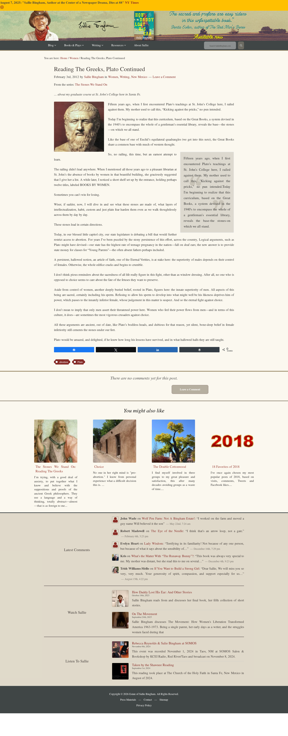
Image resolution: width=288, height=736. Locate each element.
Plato (80, 362)
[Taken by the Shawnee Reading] (120, 672)
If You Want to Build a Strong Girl (176, 568)
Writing (125, 77)
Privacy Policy (144, 705)
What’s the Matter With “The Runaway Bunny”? (162, 556)
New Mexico (139, 77)
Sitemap (164, 699)
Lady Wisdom (153, 543)
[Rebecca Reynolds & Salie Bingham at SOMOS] (120, 650)
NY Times (132, 2)
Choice (99, 466)
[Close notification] (2, 8)
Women (113, 77)
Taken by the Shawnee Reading (153, 665)
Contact (148, 699)
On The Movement (144, 613)
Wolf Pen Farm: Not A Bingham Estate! (168, 518)
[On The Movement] (120, 621)
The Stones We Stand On (91, 84)
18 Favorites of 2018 (226, 466)
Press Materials (128, 699)
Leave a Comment (164, 77)
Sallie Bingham (148, 30)
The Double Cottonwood (169, 466)
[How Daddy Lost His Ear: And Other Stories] (120, 599)
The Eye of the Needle (167, 531)
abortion (63, 362)
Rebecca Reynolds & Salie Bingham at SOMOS (164, 643)
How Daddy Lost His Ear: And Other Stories (162, 592)
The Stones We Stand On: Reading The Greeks (56, 468)
